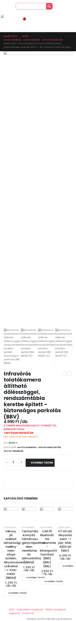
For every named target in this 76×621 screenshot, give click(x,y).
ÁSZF (11, 609)
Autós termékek (13, 450)
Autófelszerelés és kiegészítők (18, 527)
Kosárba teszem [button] (17, 592)
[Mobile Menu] (3, 10)
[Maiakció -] (8, 17)
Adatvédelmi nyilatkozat (30, 609)
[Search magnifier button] (49, 6)
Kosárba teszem (42, 462)
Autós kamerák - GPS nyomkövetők (39, 447)
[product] (11, 514)
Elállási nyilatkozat (55, 609)
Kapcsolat (14, 613)
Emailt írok (28, 613)
